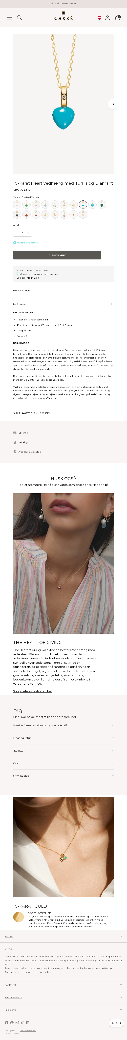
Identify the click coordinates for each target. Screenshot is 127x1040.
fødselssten (21, 666)
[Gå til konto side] (107, 17)
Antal (16, 225)
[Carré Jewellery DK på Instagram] (17, 1023)
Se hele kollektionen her (38, 369)
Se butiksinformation (28, 277)
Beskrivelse (19, 304)
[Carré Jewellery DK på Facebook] (7, 1023)
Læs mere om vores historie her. (34, 972)
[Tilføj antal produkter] (28, 233)
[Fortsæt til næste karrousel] (113, 104)
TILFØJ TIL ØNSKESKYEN (27, 243)
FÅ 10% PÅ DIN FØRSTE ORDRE (63, 3)
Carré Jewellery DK (28, 1031)
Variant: (26, 197)
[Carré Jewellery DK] (63, 17)
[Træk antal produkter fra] (16, 233)
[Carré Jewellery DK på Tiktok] (22, 1023)
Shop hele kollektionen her (32, 691)
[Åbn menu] (9, 17)
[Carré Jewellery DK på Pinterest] (12, 1023)
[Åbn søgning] (19, 17)
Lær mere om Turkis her (45, 398)
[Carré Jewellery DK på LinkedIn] (28, 1023)
